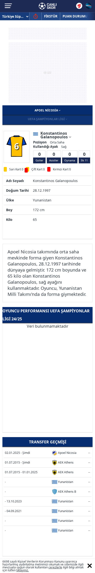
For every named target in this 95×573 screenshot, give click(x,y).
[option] (16, 146)
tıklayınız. (22, 570)
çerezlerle (55, 567)
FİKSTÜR (50, 16)
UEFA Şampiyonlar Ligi (47, 119)
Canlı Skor (48, 6)
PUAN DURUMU (75, 16)
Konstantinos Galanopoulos (54, 135)
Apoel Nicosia (47, 110)
